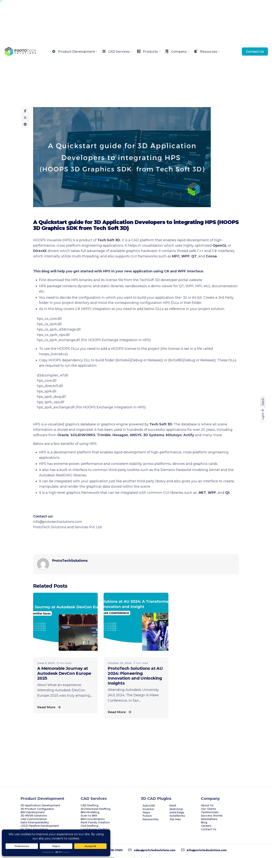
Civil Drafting (89, 825)
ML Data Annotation (35, 829)
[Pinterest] (25, 124)
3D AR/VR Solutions (34, 815)
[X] (25, 117)
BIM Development (33, 812)
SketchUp (176, 809)
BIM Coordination (93, 819)
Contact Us (255, 51)
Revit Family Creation (95, 822)
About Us (207, 805)
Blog (204, 822)
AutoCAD (149, 805)
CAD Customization (34, 819)
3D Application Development (40, 805)
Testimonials (210, 812)
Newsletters (209, 819)
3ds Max (175, 819)
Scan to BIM (89, 815)
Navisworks (151, 819)
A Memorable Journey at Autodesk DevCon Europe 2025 (64, 673)
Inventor (148, 809)
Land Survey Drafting (95, 829)
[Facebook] (25, 111)
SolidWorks (177, 815)
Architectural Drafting (95, 809)
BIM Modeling (90, 812)
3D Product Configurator (37, 809)
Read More (46, 707)
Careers (206, 825)
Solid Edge (176, 812)
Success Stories (212, 815)
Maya (146, 812)
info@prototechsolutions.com (57, 522)
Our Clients (208, 809)
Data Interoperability (35, 822)
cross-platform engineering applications (89, 245)
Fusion (147, 815)
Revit (172, 805)
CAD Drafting (89, 805)
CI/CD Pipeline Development (40, 825)
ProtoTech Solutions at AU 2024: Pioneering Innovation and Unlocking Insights (135, 676)
